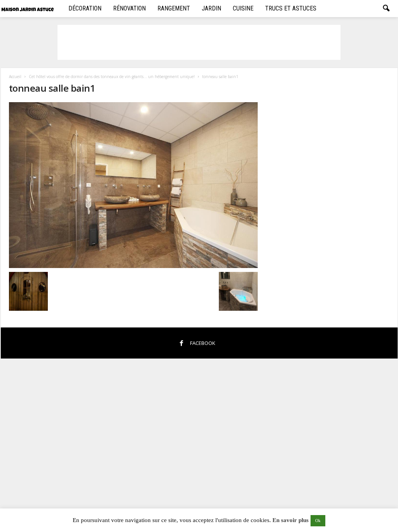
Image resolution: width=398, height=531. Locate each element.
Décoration (84, 8)
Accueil (15, 76)
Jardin (211, 8)
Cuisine (243, 8)
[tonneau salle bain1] (133, 185)
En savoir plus (290, 520)
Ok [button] (318, 520)
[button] (386, 8)
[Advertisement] (199, 42)
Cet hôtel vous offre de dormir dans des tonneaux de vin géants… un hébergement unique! (112, 76)
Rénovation (129, 8)
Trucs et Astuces (290, 8)
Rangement (173, 8)
